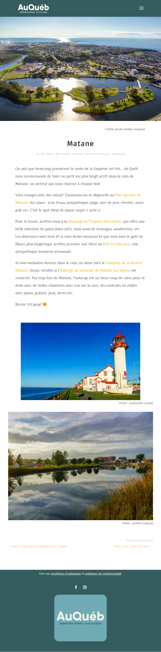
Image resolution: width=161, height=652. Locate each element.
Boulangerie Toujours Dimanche (94, 222)
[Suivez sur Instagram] (84, 587)
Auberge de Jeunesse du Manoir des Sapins (95, 271)
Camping (118, 154)
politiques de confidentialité (103, 574)
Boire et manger (98, 154)
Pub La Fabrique (116, 244)
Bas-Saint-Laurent (70, 154)
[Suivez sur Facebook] (76, 587)
